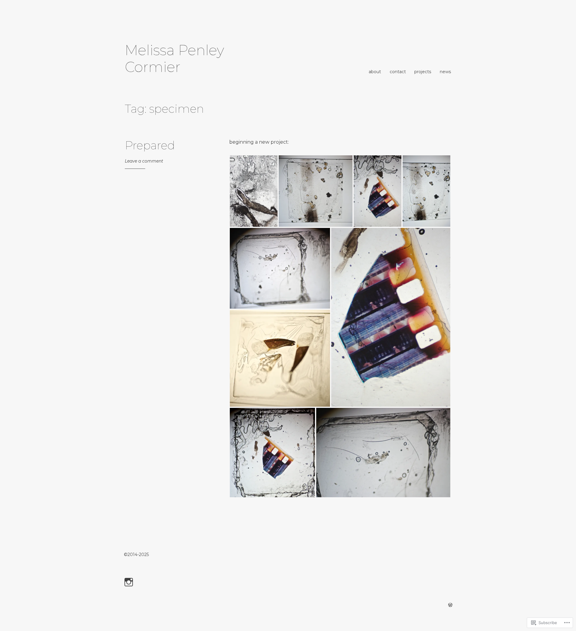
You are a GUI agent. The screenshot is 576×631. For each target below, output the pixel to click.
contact (398, 71)
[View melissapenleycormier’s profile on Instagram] (130, 582)
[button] (253, 191)
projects (422, 71)
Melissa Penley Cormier (174, 59)
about (375, 71)
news (445, 71)
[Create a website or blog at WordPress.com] (450, 605)
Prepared (150, 145)
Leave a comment (144, 161)
